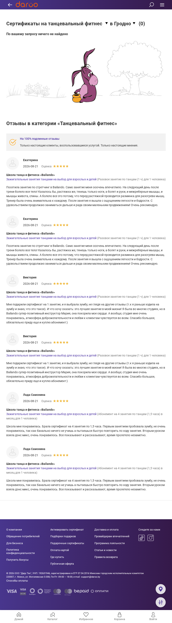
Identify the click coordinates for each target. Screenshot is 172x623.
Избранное (86, 619)
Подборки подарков (63, 536)
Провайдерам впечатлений (111, 536)
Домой (18, 619)
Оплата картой (59, 550)
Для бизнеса (14, 543)
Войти (153, 619)
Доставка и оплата (106, 529)
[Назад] (10, 4)
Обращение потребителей (23, 536)
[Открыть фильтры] (161, 602)
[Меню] (162, 4)
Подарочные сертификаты (67, 543)
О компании (14, 529)
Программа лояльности (109, 543)
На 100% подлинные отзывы (39, 138)
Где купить (57, 557)
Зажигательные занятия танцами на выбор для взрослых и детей (51, 179)
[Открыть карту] (161, 589)
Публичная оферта (62, 563)
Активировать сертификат (67, 529)
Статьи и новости (105, 550)
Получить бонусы (17, 559)
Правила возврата (106, 557)
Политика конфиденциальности (20, 551)
